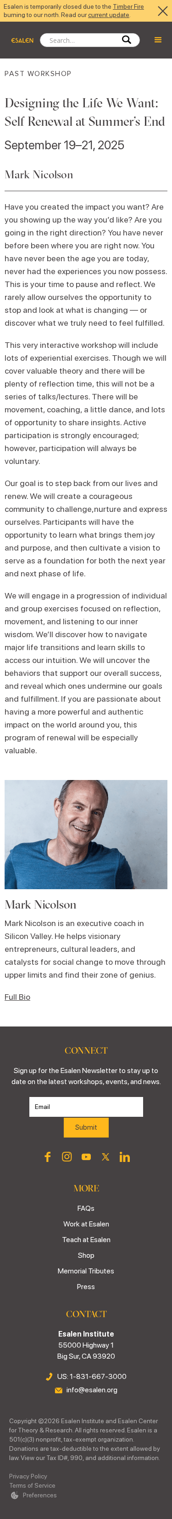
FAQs (86, 1208)
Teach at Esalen (86, 1239)
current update (108, 14)
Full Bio (17, 997)
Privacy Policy (28, 1476)
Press (86, 1286)
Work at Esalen (86, 1224)
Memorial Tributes (86, 1271)
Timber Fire (128, 6)
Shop (86, 1255)
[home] (20, 40)
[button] (158, 40)
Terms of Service (32, 1485)
